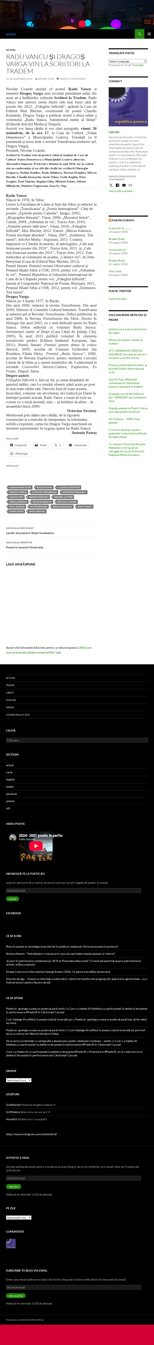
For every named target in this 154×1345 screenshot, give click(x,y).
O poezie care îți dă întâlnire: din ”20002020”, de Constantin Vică (127, 397)
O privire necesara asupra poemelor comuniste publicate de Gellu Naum (128, 433)
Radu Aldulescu (62, 506)
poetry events (123, 220)
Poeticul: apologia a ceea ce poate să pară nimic (35, 1008)
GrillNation (13, 1112)
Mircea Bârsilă (18, 501)
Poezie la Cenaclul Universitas (24, 545)
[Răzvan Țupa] (11, 1243)
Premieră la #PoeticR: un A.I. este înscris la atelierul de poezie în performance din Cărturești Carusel (74, 1053)
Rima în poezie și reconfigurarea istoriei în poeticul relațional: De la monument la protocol (62, 946)
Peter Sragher (38, 506)
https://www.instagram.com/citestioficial (31, 1134)
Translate (138, 65)
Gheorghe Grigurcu (74, 492)
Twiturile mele (118, 298)
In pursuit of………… (120, 228)
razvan (114, 132)
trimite (12, 898)
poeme (10, 685)
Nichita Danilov (42, 501)
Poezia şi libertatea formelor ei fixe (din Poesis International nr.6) (128, 368)
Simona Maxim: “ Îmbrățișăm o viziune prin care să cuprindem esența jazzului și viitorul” (60, 953)
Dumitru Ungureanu (44, 492)
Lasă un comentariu (73, 78)
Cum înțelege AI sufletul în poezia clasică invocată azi (39, 1019)
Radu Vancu (85, 506)
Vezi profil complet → (122, 191)
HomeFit (11, 1119)
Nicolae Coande (66, 501)
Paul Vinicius (17, 506)
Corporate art (117, 249)
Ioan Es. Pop (16, 497)
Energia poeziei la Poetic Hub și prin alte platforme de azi (128, 409)
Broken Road (117, 239)
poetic (11, 34)
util (8, 808)
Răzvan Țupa (46, 78)
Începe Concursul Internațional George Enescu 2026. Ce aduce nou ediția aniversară (58, 971)
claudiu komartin (69, 487)
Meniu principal (149, 34)
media (10, 707)
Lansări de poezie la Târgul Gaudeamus (30, 531)
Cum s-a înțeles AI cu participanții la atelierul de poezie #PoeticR (46, 1051)
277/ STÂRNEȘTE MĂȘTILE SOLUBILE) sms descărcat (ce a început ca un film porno (128, 354)
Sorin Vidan (16, 511)
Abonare (13, 1186)
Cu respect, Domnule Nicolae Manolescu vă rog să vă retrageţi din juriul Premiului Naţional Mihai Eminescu (127, 449)
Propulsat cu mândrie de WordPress (25, 1319)
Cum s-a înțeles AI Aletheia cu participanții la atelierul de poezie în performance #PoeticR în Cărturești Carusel (71, 1042)
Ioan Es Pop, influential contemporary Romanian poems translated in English (126, 383)
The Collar (115, 271)
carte (10, 692)
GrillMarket (13, 1104)
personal (11, 793)
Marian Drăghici (39, 497)
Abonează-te (16, 1295)
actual (11, 49)
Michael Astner (63, 497)
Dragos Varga (18, 492)
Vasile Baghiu (37, 511)
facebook (13, 913)
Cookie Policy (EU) (18, 714)
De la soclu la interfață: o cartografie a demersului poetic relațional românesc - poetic (58, 1041)
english (11, 699)
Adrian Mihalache (20, 487)
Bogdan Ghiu (44, 487)
